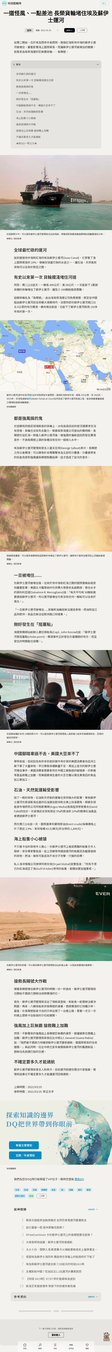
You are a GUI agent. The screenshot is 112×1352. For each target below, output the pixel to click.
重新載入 (56, 1335)
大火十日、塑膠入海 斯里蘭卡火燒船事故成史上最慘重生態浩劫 (62, 1249)
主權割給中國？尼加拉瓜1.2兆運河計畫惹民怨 (54, 1271)
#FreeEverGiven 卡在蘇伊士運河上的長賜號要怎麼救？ (59, 1235)
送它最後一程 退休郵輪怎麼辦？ (45, 1227)
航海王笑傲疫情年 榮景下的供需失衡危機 (51, 1286)
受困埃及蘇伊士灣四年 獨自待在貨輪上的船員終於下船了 (60, 1257)
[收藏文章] (57, 30)
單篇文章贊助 (24, 1145)
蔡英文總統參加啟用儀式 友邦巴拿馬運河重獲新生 (56, 1220)
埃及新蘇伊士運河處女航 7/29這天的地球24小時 (55, 1264)
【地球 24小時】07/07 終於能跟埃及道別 (50, 1279)
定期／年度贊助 (25, 1155)
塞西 (29, 398)
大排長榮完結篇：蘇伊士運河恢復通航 (49, 1242)
